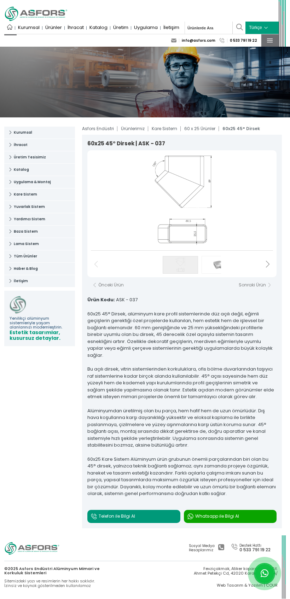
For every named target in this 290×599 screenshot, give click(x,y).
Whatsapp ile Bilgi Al (217, 516)
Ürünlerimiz (133, 128)
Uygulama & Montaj (32, 182)
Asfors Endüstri (98, 128)
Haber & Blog (26, 268)
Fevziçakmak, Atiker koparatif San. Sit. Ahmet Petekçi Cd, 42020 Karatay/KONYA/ (236, 570)
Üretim (120, 27)
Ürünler (53, 27)
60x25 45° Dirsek (241, 128)
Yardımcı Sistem (29, 219)
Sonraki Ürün (252, 285)
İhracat (76, 27)
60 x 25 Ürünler (199, 128)
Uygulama (146, 27)
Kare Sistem (25, 194)
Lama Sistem (26, 243)
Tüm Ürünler (25, 256)
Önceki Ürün (111, 285)
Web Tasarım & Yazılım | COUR (247, 585)
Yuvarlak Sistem (29, 206)
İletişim (171, 27)
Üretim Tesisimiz (30, 157)
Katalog (98, 27)
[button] (267, 265)
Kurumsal (29, 27)
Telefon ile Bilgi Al (117, 516)
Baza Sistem (26, 231)
